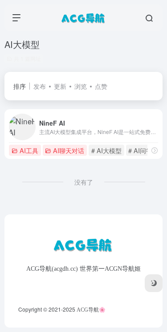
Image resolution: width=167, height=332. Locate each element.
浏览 (80, 86)
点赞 (101, 86)
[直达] (154, 150)
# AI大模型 (106, 150)
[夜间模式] (154, 283)
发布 (39, 86)
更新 (60, 86)
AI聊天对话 (68, 150)
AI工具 (29, 150)
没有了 (83, 182)
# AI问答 (140, 150)
